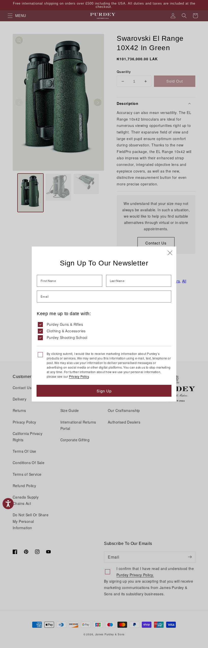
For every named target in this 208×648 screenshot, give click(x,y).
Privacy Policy (79, 376)
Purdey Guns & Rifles (65, 324)
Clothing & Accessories (66, 330)
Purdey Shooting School (67, 337)
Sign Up (104, 390)
